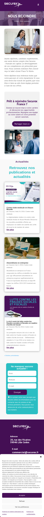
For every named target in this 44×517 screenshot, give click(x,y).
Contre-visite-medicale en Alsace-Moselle (20, 208)
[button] (41, 457)
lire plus (10, 230)
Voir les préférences (22, 507)
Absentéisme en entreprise (17, 263)
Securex (11, 211)
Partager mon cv (22, 123)
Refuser (22, 501)
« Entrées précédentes (11, 355)
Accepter (22, 495)
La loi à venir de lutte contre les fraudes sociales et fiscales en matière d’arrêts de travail (22, 323)
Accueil (16, 21)
